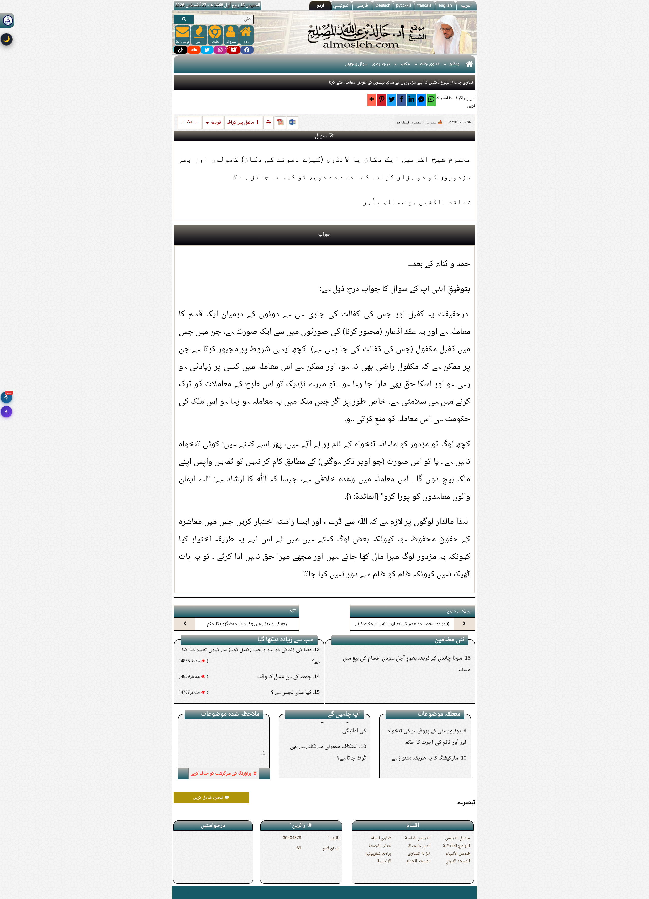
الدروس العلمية (417, 838)
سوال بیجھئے (356, 64)
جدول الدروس (457, 838)
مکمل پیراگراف (241, 122)
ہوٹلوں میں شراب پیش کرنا (330, 745)
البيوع (445, 82)
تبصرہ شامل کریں (208, 797)
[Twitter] (391, 100)
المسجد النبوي (458, 861)
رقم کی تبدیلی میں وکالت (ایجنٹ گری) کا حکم (247, 624)
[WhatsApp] (431, 100)
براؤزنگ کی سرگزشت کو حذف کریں (221, 773)
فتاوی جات (429, 64)
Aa (189, 122)
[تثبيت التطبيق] (6, 411)
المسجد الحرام (418, 861)
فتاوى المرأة (381, 838)
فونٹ (215, 122)
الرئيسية (384, 861)
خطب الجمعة (380, 846)
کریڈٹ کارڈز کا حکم (439, 761)
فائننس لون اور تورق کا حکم (431, 745)
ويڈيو (454, 64)
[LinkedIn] (411, 100)
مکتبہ (405, 64)
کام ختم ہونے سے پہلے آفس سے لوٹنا (426, 673)
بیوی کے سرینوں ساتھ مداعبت (282, 697)
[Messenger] (421, 100)
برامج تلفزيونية (378, 853)
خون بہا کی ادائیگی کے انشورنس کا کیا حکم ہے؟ (413, 689)
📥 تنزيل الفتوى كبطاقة (419, 122)
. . (175, 892)
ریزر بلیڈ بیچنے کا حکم (441, 658)
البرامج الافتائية (456, 846)
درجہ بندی (381, 64)
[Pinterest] (381, 100)
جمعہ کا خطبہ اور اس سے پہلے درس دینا (271, 682)
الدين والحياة (419, 846)
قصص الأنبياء (458, 853)
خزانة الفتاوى (419, 853)
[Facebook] (401, 100)
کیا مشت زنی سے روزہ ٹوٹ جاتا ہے (276, 666)
